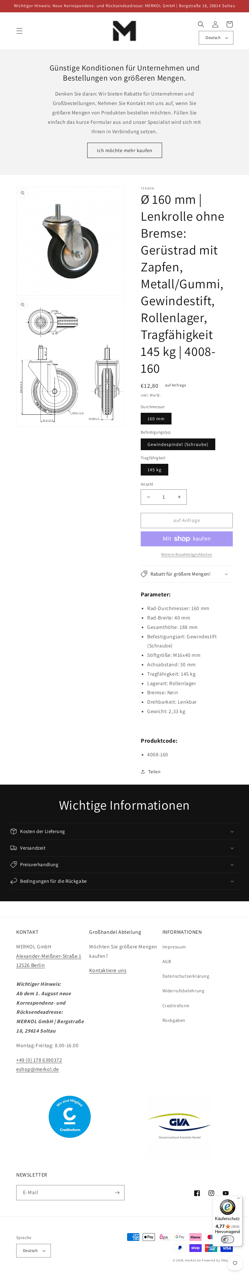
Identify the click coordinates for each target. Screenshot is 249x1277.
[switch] (227, 1239)
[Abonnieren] (117, 1192)
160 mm (156, 419)
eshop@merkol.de (37, 1069)
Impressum (174, 947)
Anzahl (147, 484)
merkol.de (193, 1260)
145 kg (154, 470)
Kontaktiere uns (107, 970)
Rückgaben (173, 1020)
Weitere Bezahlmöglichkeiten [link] (186, 554)
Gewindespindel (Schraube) (178, 444)
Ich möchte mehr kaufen (124, 150)
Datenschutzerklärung (185, 976)
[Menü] (239, 1200)
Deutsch (213, 37)
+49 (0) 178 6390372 (39, 1060)
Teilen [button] (154, 772)
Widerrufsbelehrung (183, 991)
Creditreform (176, 1006)
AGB (166, 961)
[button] (19, 31)
